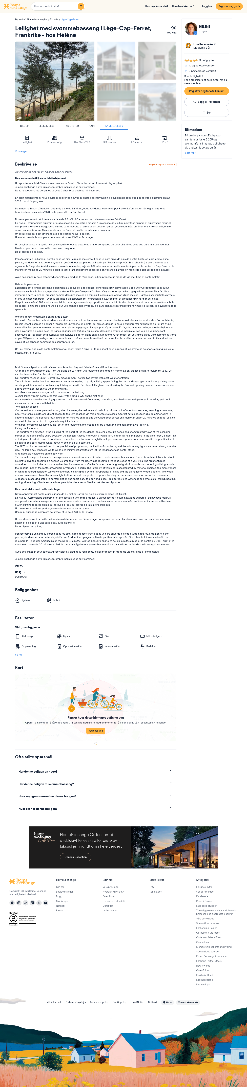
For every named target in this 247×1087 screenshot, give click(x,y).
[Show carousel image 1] (116, 61)
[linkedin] (32, 902)
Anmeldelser (114, 126)
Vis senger (21, 151)
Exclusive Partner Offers (209, 961)
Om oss (60, 887)
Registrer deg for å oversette (162, 164)
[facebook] (12, 902)
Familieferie (202, 896)
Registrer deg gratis (229, 6)
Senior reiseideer (205, 891)
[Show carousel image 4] (157, 102)
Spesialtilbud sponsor (207, 923)
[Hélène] (191, 28)
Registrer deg (96, 730)
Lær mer (190, 152)
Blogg (59, 896)
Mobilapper (62, 901)
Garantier (108, 905)
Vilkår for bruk (54, 1002)
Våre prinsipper (111, 887)
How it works (203, 965)
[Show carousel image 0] (54, 81)
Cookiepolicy (120, 1002)
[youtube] (45, 902)
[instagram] (19, 902)
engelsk (59, 171)
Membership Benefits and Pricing (214, 947)
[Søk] (81, 6)
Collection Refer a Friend (209, 937)
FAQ (152, 887)
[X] (39, 902)
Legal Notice (137, 1002)
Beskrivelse (46, 126)
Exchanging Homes (206, 928)
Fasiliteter (72, 126)
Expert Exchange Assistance (211, 956)
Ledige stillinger (64, 891)
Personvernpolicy (99, 1002)
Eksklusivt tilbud (204, 975)
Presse (59, 910)
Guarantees (202, 942)
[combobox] (58, 6)
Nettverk (60, 905)
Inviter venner (110, 910)
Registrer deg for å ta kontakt (206, 91)
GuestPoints (109, 896)
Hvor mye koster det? (156, 6)
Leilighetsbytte (204, 887)
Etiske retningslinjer (76, 1002)
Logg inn (207, 6)
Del (209, 112)
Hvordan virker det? (183, 6)
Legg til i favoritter (209, 101)
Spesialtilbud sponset (207, 951)
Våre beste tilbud (205, 918)
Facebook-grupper (206, 905)
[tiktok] (25, 902)
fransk (68, 171)
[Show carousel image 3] (116, 102)
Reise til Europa (204, 901)
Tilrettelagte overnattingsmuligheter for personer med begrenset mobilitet (216, 912)
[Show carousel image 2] (157, 61)
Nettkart (152, 1002)
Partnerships (203, 984)
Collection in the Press (208, 932)
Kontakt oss (156, 891)
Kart (92, 126)
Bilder (24, 126)
